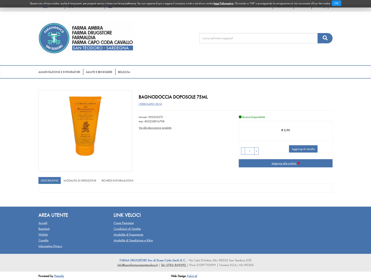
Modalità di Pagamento (128, 234)
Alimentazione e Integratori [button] (59, 72)
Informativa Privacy (50, 246)
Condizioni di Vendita (127, 229)
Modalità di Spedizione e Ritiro (133, 240)
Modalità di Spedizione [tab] (80, 180)
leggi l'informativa (223, 3)
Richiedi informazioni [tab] (117, 180)
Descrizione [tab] (49, 180)
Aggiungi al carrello (303, 149)
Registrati (44, 229)
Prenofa (59, 276)
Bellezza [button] (124, 72)
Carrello (43, 240)
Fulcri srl (192, 276)
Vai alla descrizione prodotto (155, 128)
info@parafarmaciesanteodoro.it (137, 265)
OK (337, 3)
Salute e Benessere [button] (99, 72)
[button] (243, 151)
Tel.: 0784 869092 (174, 265)
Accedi (42, 223)
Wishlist (43, 234)
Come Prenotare (124, 223)
